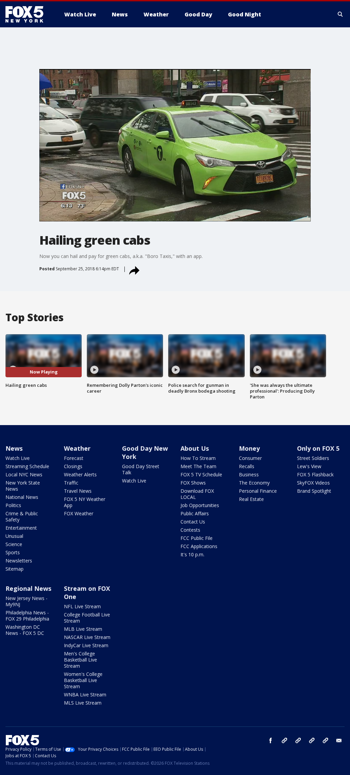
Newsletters (18, 560)
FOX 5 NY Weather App (84, 502)
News (14, 448)
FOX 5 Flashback (315, 474)
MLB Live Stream (83, 629)
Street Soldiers (313, 458)
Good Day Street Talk (140, 469)
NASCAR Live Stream (87, 637)
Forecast (73, 458)
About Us (194, 448)
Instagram (284, 740)
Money (249, 448)
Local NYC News (23, 474)
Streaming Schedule (27, 466)
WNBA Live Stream (85, 694)
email (339, 740)
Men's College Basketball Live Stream (80, 659)
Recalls (246, 466)
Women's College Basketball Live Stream (83, 680)
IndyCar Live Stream (86, 645)
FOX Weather (78, 513)
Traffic (71, 482)
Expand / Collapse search (340, 14)
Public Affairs (194, 513)
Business (249, 474)
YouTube (311, 740)
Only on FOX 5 (318, 448)
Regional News (28, 588)
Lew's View (309, 466)
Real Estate (251, 499)
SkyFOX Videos (313, 482)
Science (13, 544)
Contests (190, 530)
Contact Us (192, 521)
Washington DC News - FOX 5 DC (24, 630)
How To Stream (198, 458)
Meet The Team (198, 466)
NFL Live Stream (82, 606)
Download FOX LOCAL (197, 494)
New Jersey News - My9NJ (26, 601)
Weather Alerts (80, 474)
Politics (13, 505)
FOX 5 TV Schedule (201, 474)
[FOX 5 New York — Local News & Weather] (28, 14)
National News (21, 497)
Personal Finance (258, 491)
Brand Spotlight (314, 491)
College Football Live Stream (87, 617)
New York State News (22, 485)
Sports (12, 552)
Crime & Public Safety (21, 516)
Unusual (14, 536)
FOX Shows (193, 482)
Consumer (250, 458)
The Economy (254, 482)
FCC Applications (198, 546)
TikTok (298, 740)
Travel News (78, 491)
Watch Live (17, 458)
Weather (77, 448)
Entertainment (21, 528)
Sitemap (14, 569)
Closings (73, 466)
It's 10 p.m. (192, 554)
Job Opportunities (199, 505)
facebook (270, 740)
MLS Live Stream (83, 702)
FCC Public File (196, 538)
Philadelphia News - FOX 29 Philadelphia (27, 615)
